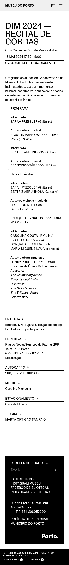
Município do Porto (27, 523)
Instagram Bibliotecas (30, 492)
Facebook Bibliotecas (30, 487)
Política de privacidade (31, 519)
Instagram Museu (26, 483)
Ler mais (23, 555)
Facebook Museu (25, 479)
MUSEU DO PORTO (19, 5)
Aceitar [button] (35, 559)
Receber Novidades (28, 463)
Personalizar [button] (11, 559)
